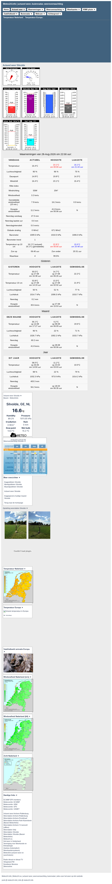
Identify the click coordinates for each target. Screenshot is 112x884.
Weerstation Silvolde (11, 832)
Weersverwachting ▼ (55, 9)
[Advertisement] (56, 40)
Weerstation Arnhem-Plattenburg (16, 816)
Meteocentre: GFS (10, 807)
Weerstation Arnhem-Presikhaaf (15, 818)
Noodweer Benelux (11, 864)
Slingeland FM (9, 862)
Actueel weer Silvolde (12, 491)
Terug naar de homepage (13, 503)
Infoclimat (9, 615)
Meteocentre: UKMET (11, 809)
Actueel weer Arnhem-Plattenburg (16, 814)
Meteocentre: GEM (10, 804)
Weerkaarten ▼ (73, 9)
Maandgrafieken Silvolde (13, 487)
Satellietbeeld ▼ (11, 14)
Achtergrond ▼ (54, 14)
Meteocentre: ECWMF (12, 802)
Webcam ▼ (40, 14)
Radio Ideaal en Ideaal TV (13, 860)
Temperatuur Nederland (13, 17)
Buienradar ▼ (26, 14)
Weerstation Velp (10, 830)
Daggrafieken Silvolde (12, 482)
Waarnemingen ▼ (35, 9)
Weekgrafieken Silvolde (13, 484)
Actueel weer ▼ (18, 9)
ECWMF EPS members (12, 800)
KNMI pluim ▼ (89, 9)
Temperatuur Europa (33, 17)
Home (6, 9)
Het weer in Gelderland (12, 841)
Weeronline (8, 866)
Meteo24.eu (8, 839)
